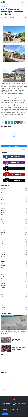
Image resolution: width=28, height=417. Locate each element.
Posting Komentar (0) (14, 146)
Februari (14, 201)
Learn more (10, 410)
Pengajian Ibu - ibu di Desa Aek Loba (18, 348)
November (14, 206)
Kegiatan (4, 393)
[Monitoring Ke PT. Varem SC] (6, 340)
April (14, 197)
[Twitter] (9, 122)
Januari (14, 228)
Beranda (3, 6)
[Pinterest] (18, 122)
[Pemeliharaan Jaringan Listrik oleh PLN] (14, 322)
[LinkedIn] (15, 122)
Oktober (14, 208)
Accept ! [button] (5, 413)
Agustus (14, 188)
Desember (14, 203)
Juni (14, 192)
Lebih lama (23, 149)
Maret (14, 199)
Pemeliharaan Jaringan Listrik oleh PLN (13, 333)
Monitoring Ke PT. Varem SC (17, 340)
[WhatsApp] (12, 122)
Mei (14, 195)
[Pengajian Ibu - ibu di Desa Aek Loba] (6, 348)
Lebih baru (4, 149)
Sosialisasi (16, 393)
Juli (14, 190)
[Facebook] (6, 122)
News (10, 393)
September (14, 210)
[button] (1, 2)
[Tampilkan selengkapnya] (24, 122)
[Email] (21, 122)
